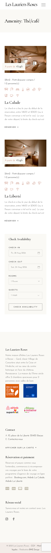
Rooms (13, 276)
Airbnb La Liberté (13, 481)
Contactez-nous (15, 439)
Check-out (16, 262)
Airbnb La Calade (35, 477)
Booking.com (20, 477)
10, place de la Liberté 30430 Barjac (25, 435)
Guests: (13, 290)
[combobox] (25, 281)
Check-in (14, 248)
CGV (33, 546)
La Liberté (13, 196)
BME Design (34, 550)
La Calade (12, 102)
